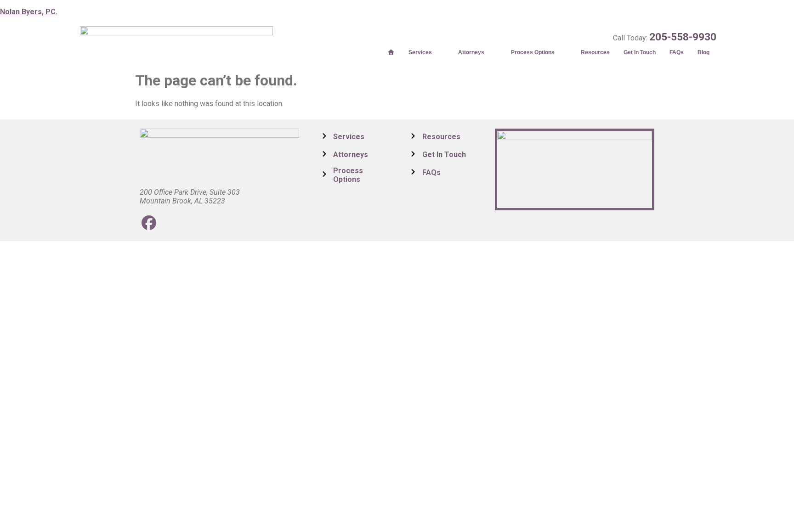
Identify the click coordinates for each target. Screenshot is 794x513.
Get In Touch (640, 52)
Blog (703, 52)
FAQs (676, 52)
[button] (427, 52)
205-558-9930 (682, 37)
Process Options (533, 52)
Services (420, 52)
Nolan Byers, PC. (28, 11)
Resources (595, 52)
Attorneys (471, 52)
